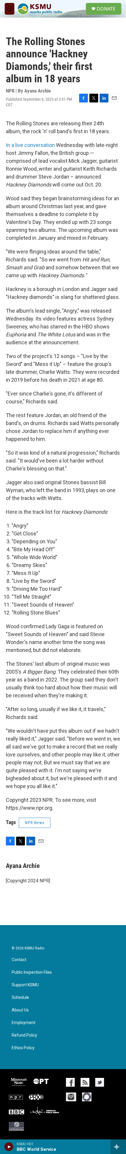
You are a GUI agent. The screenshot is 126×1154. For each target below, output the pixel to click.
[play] (9, 1147)
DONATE (106, 8)
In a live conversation (30, 145)
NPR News (34, 822)
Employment (23, 1023)
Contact (19, 960)
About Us (20, 1010)
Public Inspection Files (32, 972)
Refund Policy (24, 1035)
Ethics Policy (23, 1048)
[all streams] (118, 1146)
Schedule (20, 997)
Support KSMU (25, 985)
